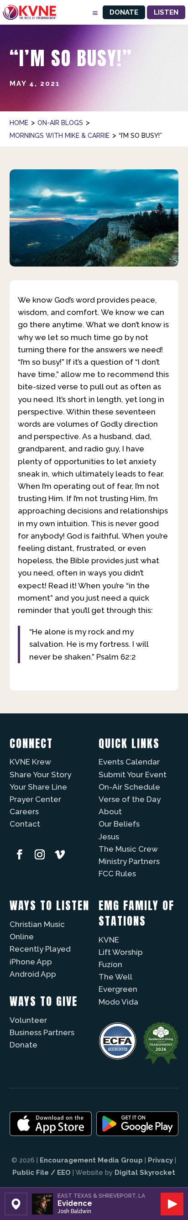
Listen (166, 12)
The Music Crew (128, 848)
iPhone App (31, 961)
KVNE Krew (30, 761)
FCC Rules (117, 873)
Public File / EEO (41, 1172)
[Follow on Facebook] (20, 854)
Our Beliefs (119, 823)
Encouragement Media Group (91, 1160)
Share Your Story (40, 774)
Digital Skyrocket (145, 1172)
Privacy (160, 1160)
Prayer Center (35, 799)
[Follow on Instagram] (40, 854)
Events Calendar (129, 761)
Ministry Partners (129, 861)
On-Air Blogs (60, 122)
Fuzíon (110, 964)
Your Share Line (38, 786)
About (110, 811)
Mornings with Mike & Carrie (60, 135)
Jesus (109, 836)
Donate (124, 12)
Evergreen (118, 989)
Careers (24, 811)
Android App (33, 974)
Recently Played (40, 948)
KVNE (109, 939)
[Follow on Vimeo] (60, 854)
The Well (115, 976)
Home (19, 122)
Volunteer (28, 1020)
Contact (25, 823)
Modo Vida (118, 1001)
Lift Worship (121, 952)
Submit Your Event (133, 774)
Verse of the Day (130, 799)
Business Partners (42, 1032)
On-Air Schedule (129, 786)
